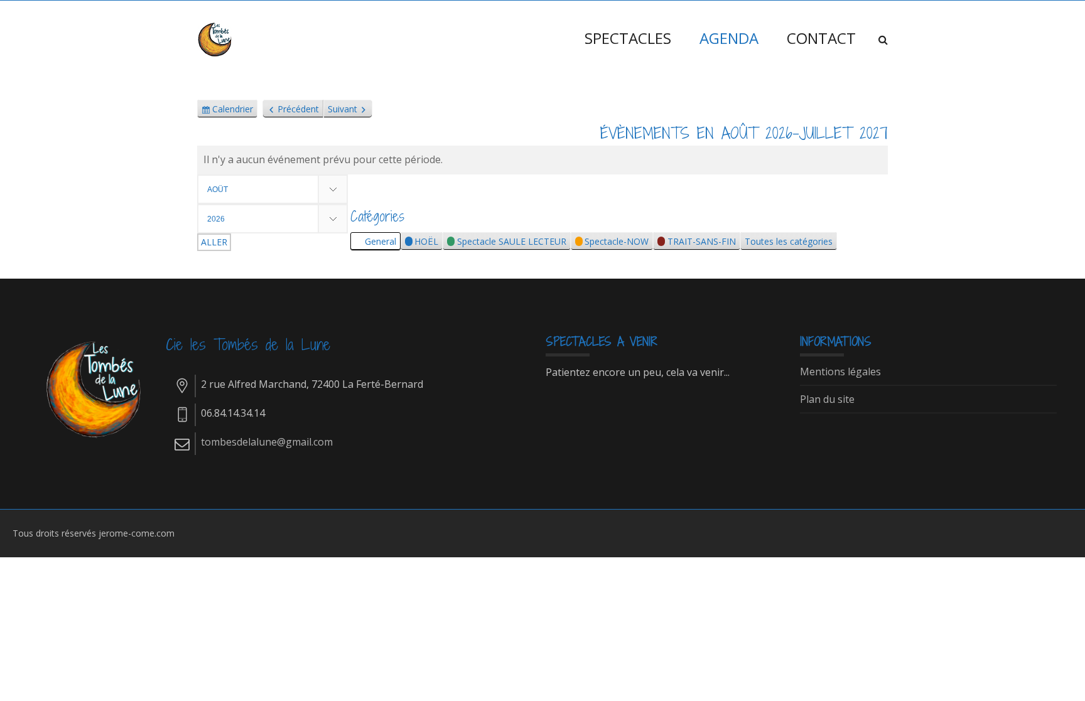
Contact (821, 38)
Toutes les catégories (789, 241)
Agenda (728, 38)
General (380, 241)
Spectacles (628, 38)
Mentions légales (840, 372)
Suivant (342, 109)
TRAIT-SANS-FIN (701, 241)
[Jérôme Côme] (216, 38)
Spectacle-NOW (617, 241)
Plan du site (827, 399)
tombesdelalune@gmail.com (267, 441)
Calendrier (232, 110)
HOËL (426, 241)
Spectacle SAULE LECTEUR (511, 241)
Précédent (298, 109)
